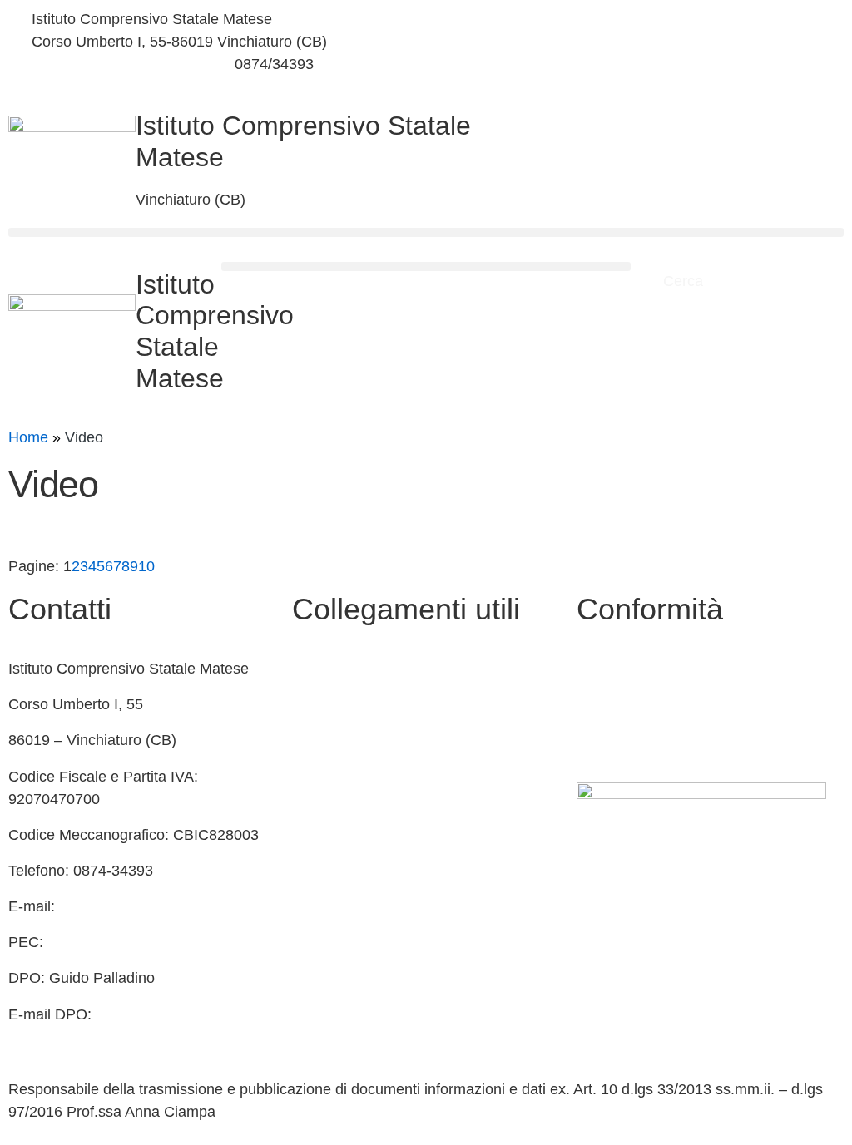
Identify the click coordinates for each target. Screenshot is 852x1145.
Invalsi (313, 848)
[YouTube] (639, 58)
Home (28, 437)
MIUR (311, 704)
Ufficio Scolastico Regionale (385, 812)
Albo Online (330, 740)
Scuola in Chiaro (347, 776)
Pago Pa (320, 919)
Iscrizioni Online (345, 884)
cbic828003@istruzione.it (115, 64)
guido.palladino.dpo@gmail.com (114, 1037)
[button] (426, 232)
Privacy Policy (623, 668)
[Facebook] (639, 19)
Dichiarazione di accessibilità (672, 704)
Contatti (318, 668)
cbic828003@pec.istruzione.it (147, 942)
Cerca (685, 281)
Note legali (612, 740)
